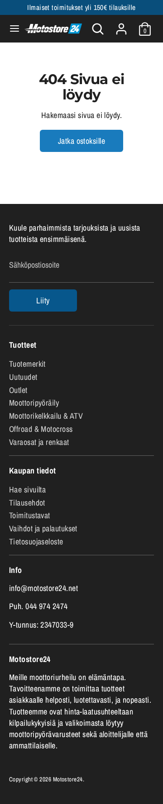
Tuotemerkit (27, 363)
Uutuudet (23, 377)
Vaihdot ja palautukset (43, 528)
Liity (42, 300)
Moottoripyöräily (34, 402)
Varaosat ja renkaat (39, 442)
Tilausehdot (27, 502)
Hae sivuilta (27, 489)
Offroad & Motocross (41, 429)
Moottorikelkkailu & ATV (46, 415)
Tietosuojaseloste (36, 541)
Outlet (18, 390)
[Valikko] (10, 28)
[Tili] (121, 25)
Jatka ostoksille (81, 141)
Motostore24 (68, 779)
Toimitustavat (29, 515)
